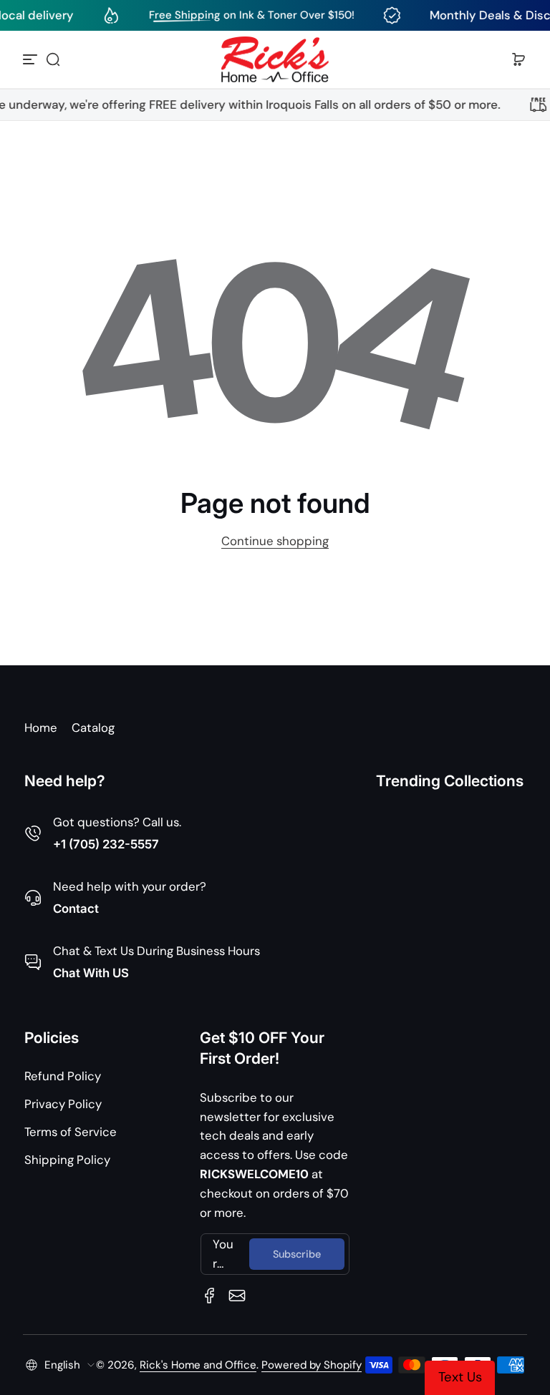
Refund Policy (62, 1076)
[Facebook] (209, 1295)
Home (40, 727)
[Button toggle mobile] (31, 59)
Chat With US (91, 973)
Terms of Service (70, 1132)
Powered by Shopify (311, 1365)
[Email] (237, 1295)
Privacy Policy (63, 1104)
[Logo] (275, 59)
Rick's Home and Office (198, 1365)
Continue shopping (275, 541)
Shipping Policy (67, 1160)
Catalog (93, 727)
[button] (53, 59)
